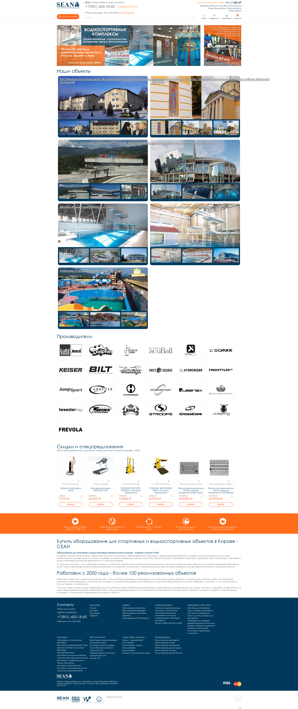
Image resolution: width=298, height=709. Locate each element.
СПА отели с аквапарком (199, 613)
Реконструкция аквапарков (167, 640)
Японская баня (128, 648)
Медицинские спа (98, 655)
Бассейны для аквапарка (199, 608)
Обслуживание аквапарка (134, 610)
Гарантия (94, 616)
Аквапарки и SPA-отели (209, 6)
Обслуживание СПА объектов (135, 618)
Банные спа (95, 658)
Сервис (111, 2)
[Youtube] (89, 2)
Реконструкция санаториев (167, 645)
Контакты (65, 604)
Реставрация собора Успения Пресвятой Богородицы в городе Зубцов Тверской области (210, 80)
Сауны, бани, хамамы (217, 8)
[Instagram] (86, 2)
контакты (95, 2)
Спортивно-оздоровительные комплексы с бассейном (167, 609)
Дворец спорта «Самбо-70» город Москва (183, 143)
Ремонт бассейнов (65, 663)
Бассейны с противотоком (69, 665)
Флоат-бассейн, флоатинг (101, 648)
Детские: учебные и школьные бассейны (70, 649)
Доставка (94, 610)
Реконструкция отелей (165, 643)
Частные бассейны (65, 653)
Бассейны (223, 6)
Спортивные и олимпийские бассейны (69, 641)
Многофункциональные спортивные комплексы (165, 614)
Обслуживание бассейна (133, 608)
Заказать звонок (114, 696)
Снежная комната (98, 643)
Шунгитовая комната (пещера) (103, 640)
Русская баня (128, 643)
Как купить (119, 2)
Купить (70, 504)
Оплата (93, 608)
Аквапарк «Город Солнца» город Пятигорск (91, 270)
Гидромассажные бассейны (70, 671)
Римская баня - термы (132, 645)
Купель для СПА (96, 650)
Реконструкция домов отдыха (168, 648)
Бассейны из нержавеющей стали (72, 645)
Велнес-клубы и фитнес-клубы (168, 623)
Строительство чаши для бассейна (72, 658)
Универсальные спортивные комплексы (167, 619)
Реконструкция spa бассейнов (168, 653)
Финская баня (128, 650)
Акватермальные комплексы (102, 653)
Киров (100, 13)
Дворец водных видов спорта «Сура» (86, 206)
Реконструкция (235, 11)
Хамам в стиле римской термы (136, 653)
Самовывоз (95, 613)
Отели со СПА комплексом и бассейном (200, 617)
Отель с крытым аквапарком (200, 610)
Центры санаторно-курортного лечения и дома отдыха (201, 627)
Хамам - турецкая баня (132, 640)
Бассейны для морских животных (71, 655)
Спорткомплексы (234, 8)
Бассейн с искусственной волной (72, 668)
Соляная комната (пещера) (102, 645)
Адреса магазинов (66, 612)
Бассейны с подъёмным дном (70, 660)
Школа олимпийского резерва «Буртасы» (182, 206)
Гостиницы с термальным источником (199, 632)
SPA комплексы (235, 6)
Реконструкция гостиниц (166, 650)
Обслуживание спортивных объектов (134, 614)
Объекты (103, 2)
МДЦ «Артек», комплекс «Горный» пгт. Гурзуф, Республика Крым (107, 143)
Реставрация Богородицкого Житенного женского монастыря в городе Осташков (111, 80)
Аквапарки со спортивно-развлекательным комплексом (201, 622)
